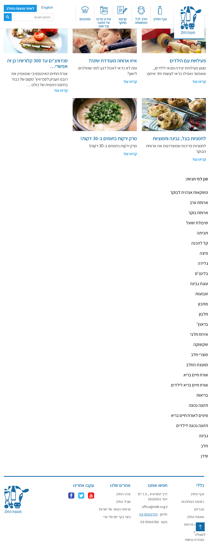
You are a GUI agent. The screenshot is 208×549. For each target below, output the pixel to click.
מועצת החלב (195, 517)
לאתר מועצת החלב (20, 8)
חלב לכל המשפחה (141, 20)
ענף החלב (160, 19)
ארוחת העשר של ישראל (115, 509)
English (47, 7)
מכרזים (199, 509)
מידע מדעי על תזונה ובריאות (103, 22)
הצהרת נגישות (194, 539)
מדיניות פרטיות (194, 524)
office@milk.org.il (154, 506)
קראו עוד (199, 81)
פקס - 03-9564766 (153, 522)
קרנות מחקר (122, 20)
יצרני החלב (123, 494)
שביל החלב (123, 501)
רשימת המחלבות (192, 501)
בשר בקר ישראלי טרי (117, 517)
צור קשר (198, 532)
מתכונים (85, 19)
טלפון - (153, 514)
